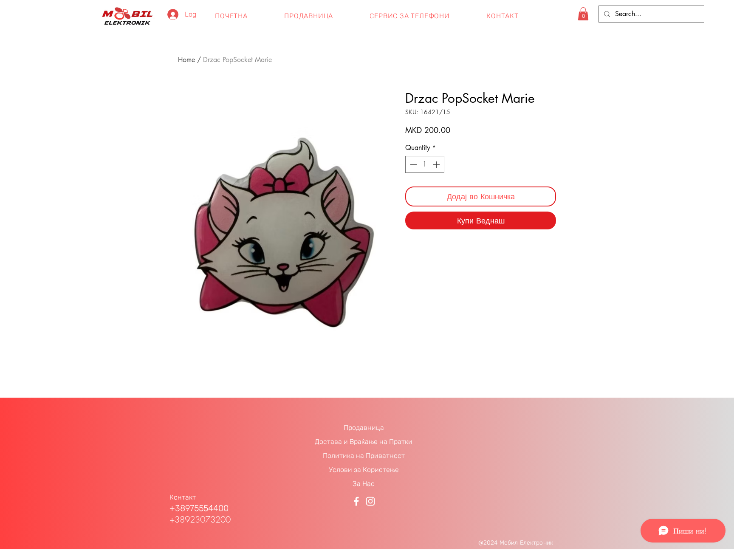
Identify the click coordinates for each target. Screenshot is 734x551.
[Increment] (437, 164)
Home (186, 59)
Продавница (364, 428)
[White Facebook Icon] (356, 501)
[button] (583, 13)
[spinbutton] (424, 164)
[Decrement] (412, 164)
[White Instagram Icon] (370, 501)
